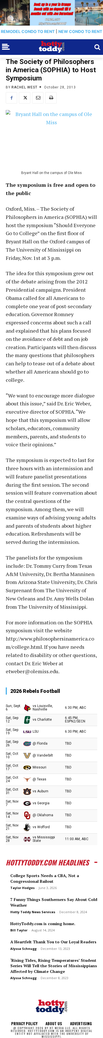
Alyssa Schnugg (23, 948)
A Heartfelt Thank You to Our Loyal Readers (53, 941)
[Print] (51, 97)
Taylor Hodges (22, 888)
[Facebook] (11, 97)
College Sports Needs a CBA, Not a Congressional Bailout (44, 878)
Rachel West (24, 87)
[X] (24, 97)
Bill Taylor (18, 930)
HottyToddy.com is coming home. (42, 923)
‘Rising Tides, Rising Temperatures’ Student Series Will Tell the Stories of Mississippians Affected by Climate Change (53, 966)
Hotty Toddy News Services (32, 912)
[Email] (37, 97)
